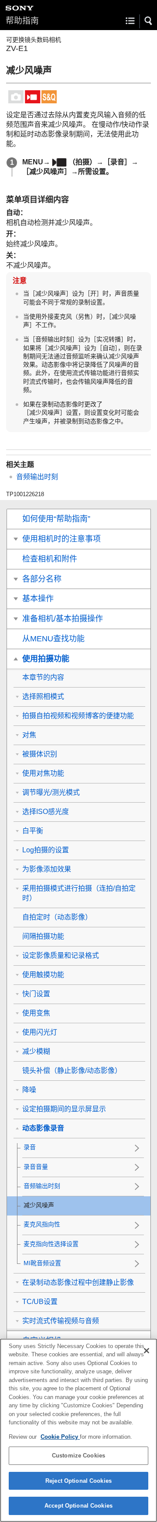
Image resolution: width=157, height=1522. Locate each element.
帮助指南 (22, 20)
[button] (149, 21)
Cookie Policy (60, 1436)
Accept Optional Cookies (78, 1505)
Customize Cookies (78, 1455)
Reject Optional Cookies (78, 1481)
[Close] (146, 1350)
